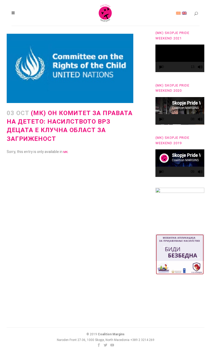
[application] (179, 58)
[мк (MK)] (178, 13)
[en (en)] (184, 13)
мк (65, 152)
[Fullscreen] (205, 67)
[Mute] (200, 67)
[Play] (160, 67)
